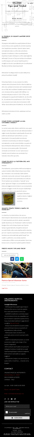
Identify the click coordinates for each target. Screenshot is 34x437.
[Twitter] (15, 399)
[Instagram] (8, 399)
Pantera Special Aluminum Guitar (14, 280)
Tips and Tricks (14, 323)
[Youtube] (11, 399)
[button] (12, 259)
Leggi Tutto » (5, 288)
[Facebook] (5, 399)
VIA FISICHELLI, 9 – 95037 (12, 375)
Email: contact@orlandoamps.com (14, 393)
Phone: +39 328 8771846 (11, 389)
